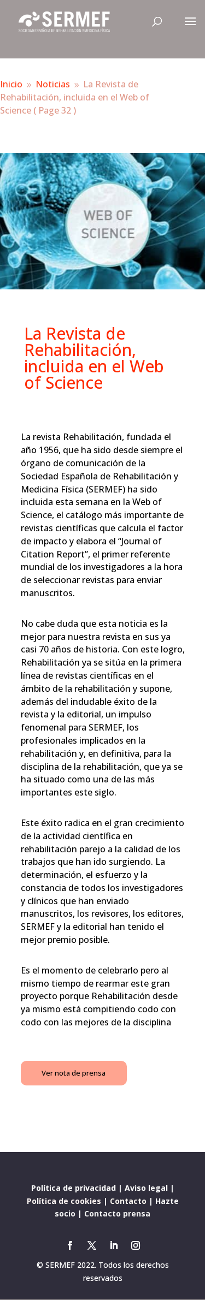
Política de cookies (64, 1201)
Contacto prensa (117, 1213)
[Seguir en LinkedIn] (113, 1245)
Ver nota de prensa (74, 1073)
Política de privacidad (73, 1188)
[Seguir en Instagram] (135, 1245)
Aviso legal (146, 1188)
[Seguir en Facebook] (70, 1245)
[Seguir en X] (92, 1245)
